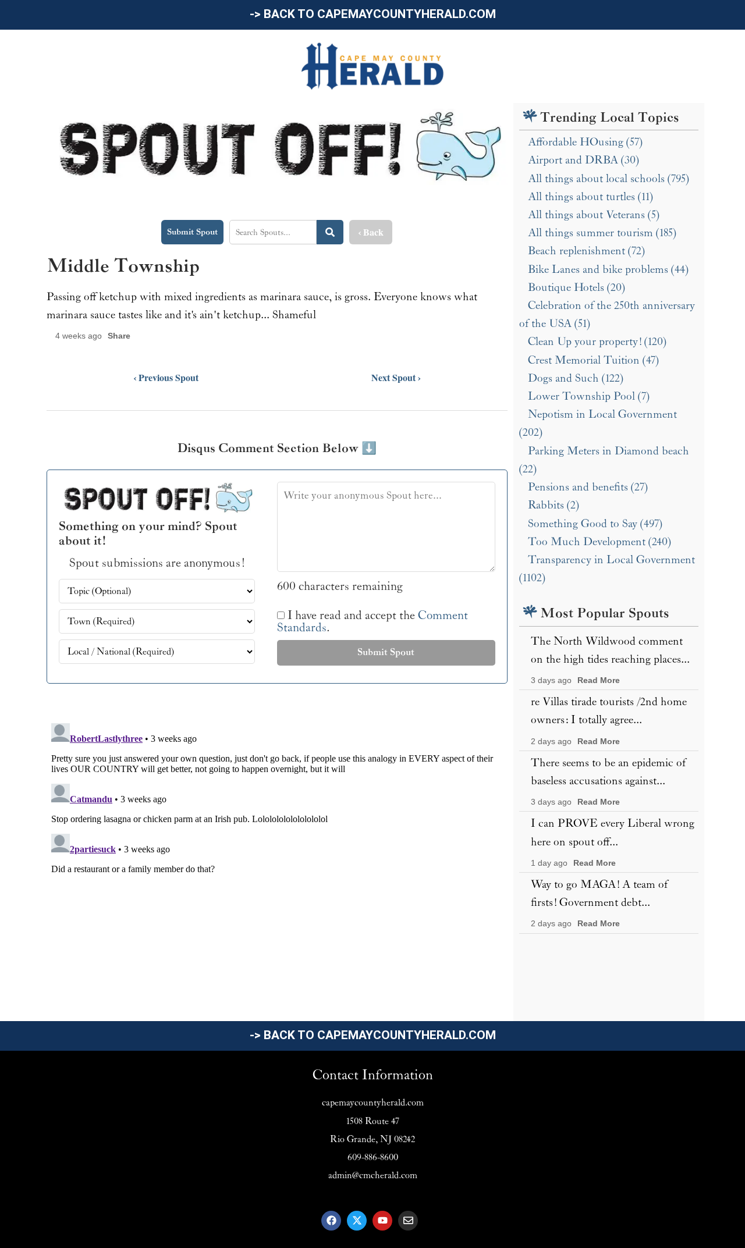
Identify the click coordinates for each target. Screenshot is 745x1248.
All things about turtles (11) (590, 196)
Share (119, 336)
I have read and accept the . (372, 622)
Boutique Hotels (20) (576, 287)
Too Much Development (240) (599, 541)
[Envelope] (408, 1221)
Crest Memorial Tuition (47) (593, 360)
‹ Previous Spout (165, 377)
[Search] (330, 232)
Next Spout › (396, 377)
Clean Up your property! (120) (597, 341)
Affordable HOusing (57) (585, 142)
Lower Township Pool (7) (589, 396)
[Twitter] (357, 1221)
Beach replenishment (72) (586, 250)
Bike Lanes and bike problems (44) (608, 269)
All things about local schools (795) (608, 178)
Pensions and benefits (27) (588, 487)
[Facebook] (331, 1221)
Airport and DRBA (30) (583, 160)
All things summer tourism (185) (602, 232)
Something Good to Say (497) (595, 523)
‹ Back (371, 232)
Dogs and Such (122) (575, 378)
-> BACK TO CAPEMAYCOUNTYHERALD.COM (373, 14)
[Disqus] (277, 864)
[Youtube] (382, 1221)
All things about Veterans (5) (593, 214)
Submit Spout (192, 232)
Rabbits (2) (553, 505)
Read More (598, 680)
